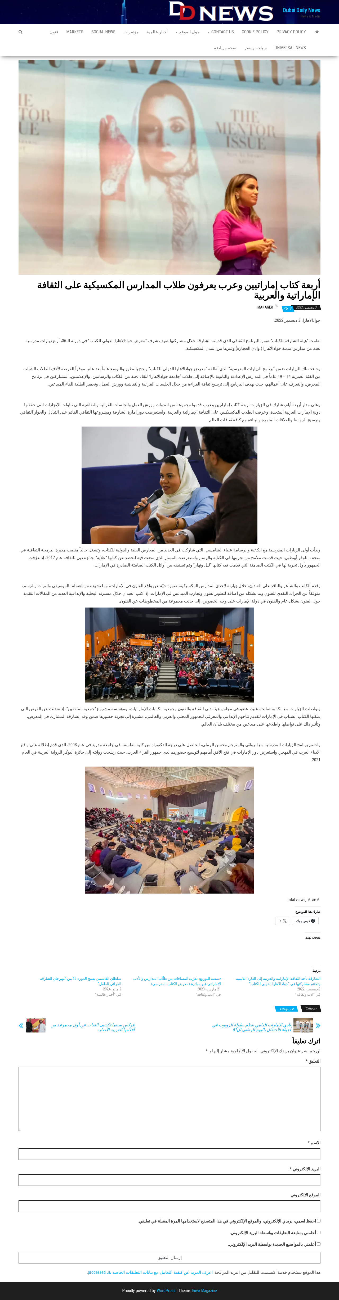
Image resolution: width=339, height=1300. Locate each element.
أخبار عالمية (157, 31)
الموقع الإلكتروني (305, 1194)
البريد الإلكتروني (305, 1168)
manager (265, 307)
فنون (54, 31)
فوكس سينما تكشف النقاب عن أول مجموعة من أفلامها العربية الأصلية (93, 1027)
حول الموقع (189, 31)
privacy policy (291, 31)
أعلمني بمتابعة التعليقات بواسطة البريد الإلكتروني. (273, 1232)
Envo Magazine (204, 1290)
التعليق (313, 1061)
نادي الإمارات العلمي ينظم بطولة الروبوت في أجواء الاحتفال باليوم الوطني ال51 (251, 1027)
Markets (74, 31)
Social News (103, 31)
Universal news (290, 47)
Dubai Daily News (301, 10)
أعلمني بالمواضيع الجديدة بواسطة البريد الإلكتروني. (272, 1244)
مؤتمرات (131, 31)
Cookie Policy (255, 31)
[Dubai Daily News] (317, 32)
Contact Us (222, 31)
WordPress (166, 1290)
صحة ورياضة (225, 47)
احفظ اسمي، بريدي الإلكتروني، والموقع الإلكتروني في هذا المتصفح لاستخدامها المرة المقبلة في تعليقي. (227, 1221)
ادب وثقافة (286, 1009)
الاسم (314, 1142)
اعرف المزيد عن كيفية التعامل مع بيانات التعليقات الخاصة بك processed (150, 1272)
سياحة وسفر (255, 47)
